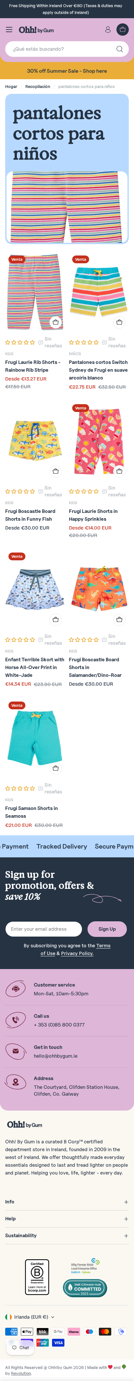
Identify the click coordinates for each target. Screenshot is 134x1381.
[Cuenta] (108, 29)
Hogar (11, 86)
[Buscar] (120, 49)
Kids (9, 353)
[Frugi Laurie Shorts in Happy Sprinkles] (99, 440)
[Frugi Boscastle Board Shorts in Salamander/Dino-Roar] (99, 589)
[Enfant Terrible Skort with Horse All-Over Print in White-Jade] (35, 589)
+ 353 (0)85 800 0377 (59, 1025)
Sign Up (107, 929)
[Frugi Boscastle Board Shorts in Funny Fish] (35, 440)
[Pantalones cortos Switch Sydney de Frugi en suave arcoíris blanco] (99, 292)
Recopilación (37, 86)
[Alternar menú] (9, 29)
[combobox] (67, 49)
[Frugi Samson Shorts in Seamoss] (35, 738)
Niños (75, 353)
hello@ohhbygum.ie (55, 1056)
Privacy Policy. (77, 953)
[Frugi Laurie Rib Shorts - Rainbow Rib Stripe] (35, 292)
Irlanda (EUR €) (31, 1317)
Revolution (21, 1373)
